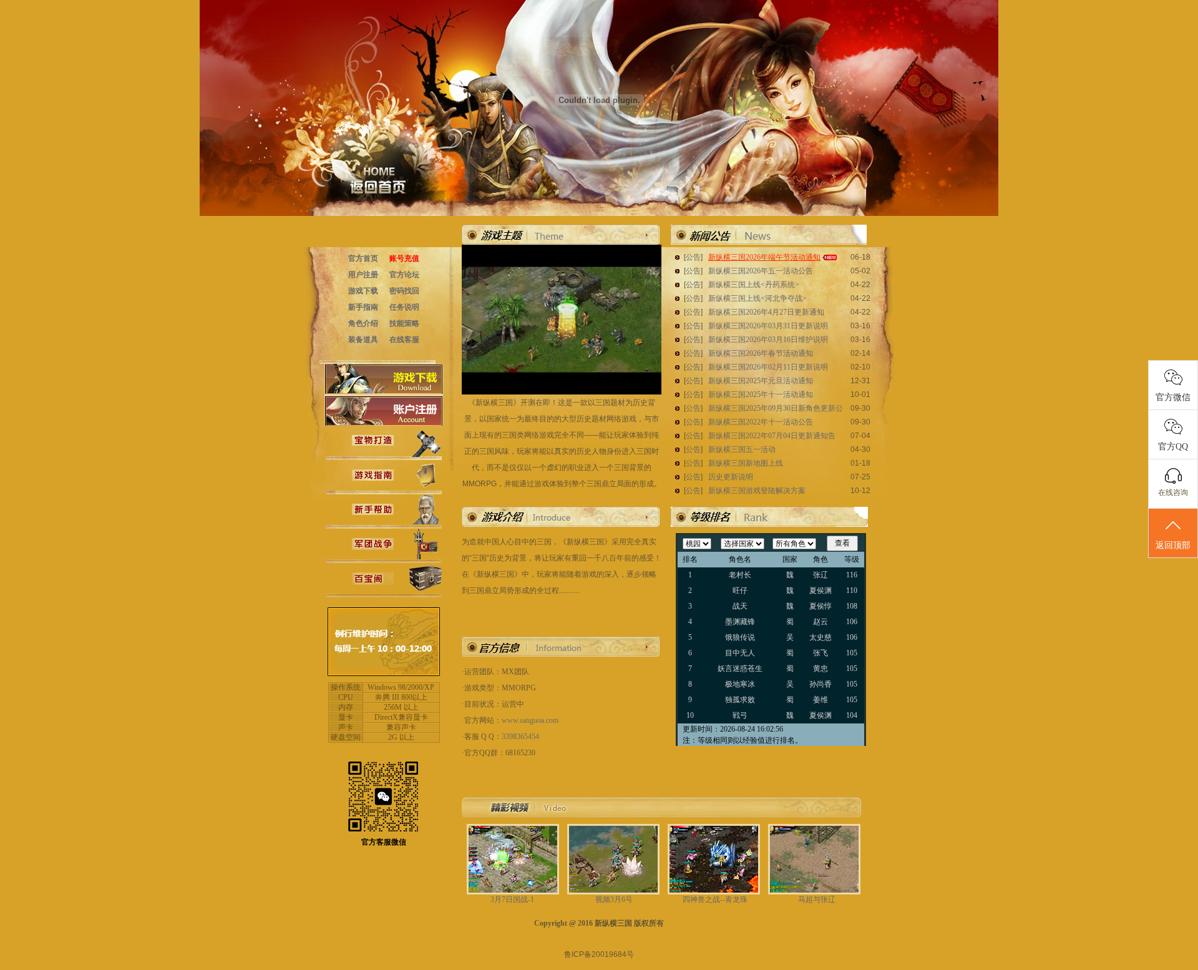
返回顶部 (1173, 545)
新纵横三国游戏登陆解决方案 (757, 490)
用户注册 (363, 274)
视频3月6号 (614, 899)
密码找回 (404, 291)
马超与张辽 (816, 899)
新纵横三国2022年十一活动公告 (760, 422)
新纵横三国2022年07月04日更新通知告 (771, 435)
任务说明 (404, 307)
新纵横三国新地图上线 (745, 463)
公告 (693, 257)
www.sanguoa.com (530, 720)
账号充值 (404, 258)
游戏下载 (363, 291)
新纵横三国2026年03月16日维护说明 (768, 339)
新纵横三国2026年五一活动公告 (760, 271)
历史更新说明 (730, 477)
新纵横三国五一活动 (742, 449)
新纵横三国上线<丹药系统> (753, 284)
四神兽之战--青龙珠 (715, 899)
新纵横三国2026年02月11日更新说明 (768, 367)
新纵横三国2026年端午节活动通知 (764, 257)
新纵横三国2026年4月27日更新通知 (766, 312)
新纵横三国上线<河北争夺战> (757, 298)
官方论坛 (404, 274)
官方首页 (363, 258)
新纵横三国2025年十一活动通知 (760, 394)
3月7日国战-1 (512, 899)
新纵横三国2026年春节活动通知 (760, 353)
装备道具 (363, 339)
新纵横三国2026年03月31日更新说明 (768, 325)
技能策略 (404, 323)
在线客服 (404, 339)
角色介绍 (363, 323)
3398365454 (520, 736)
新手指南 (363, 307)
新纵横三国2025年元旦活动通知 (760, 380)
